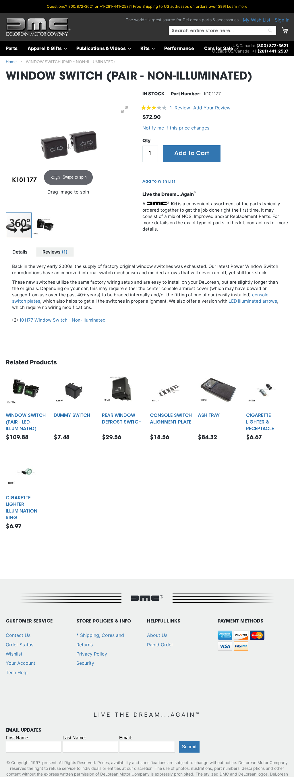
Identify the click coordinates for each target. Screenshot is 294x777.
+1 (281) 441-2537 (270, 51)
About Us (157, 635)
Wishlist (14, 654)
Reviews (54, 252)
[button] (45, 225)
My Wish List (256, 20)
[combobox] (222, 30)
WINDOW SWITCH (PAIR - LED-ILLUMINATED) (26, 422)
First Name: (17, 737)
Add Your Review (212, 108)
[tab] (20, 252)
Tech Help (17, 672)
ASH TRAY (209, 415)
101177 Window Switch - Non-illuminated (62, 320)
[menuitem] (13, 48)
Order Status (19, 644)
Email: (125, 737)
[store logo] (38, 27)
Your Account (20, 663)
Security (85, 663)
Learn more (237, 6)
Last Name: (74, 737)
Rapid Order (160, 644)
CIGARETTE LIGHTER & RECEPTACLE (260, 422)
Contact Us (18, 635)
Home (11, 61)
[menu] (147, 48)
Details (20, 252)
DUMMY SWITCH (72, 415)
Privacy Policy (91, 654)
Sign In (282, 20)
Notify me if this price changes (175, 128)
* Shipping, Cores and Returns (100, 639)
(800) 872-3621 (272, 45)
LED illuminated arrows (253, 301)
